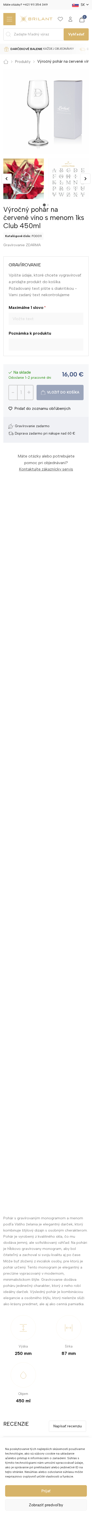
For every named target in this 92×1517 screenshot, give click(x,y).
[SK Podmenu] (87, 4)
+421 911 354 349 (35, 4)
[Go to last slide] (7, 179)
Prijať (46, 1491)
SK (83, 5)
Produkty (23, 61)
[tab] (44, 204)
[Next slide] (85, 179)
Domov (5, 62)
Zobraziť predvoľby (46, 1505)
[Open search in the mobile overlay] (46, 34)
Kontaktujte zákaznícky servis (46, 469)
